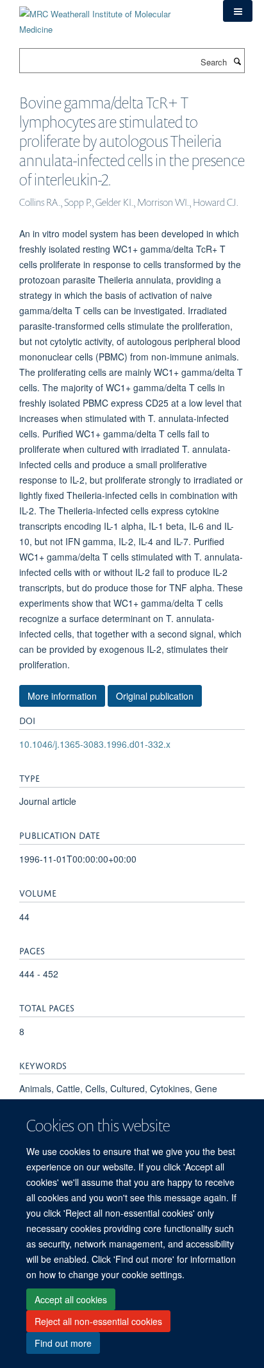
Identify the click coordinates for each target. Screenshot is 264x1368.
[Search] (237, 61)
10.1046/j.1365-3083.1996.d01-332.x (94, 744)
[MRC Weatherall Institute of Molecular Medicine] (111, 17)
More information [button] (62, 695)
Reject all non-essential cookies (98, 1321)
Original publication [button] (155, 695)
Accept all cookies (71, 1299)
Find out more (63, 1343)
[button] (237, 11)
